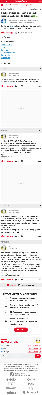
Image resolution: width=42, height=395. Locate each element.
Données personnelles (10, 368)
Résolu (37, 16)
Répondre (12, 285)
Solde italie (5, 50)
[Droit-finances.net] (31, 384)
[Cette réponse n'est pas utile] (22, 86)
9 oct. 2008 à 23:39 (13, 212)
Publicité (35, 364)
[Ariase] (11, 392)
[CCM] (31, 379)
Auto (4, 349)
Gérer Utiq (35, 368)
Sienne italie (5, 58)
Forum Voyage (16, 5)
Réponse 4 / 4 (6, 242)
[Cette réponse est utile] (15, 86)
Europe (25, 5)
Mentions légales (9, 370)
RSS (25, 366)
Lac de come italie (7, 53)
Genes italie (5, 55)
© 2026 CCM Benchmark (31, 370)
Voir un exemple (34, 346)
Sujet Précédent (8, 9)
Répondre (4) (8, 33)
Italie (31, 5)
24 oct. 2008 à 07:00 (28, 22)
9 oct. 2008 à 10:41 (13, 137)
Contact (9, 366)
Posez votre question (24, 33)
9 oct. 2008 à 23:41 (13, 249)
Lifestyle (5, 346)
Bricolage (5, 352)
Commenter (8, 86)
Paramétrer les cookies (24, 368)
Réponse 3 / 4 (6, 206)
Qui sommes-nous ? (10, 364)
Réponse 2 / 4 (6, 130)
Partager (7, 37)
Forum (7, 5)
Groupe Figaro (19, 370)
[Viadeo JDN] (31, 388)
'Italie (3, 47)
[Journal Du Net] (11, 384)
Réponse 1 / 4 (6, 69)
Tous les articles (18, 366)
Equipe (19, 364)
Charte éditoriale (26, 364)
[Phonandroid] (31, 392)
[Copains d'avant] (11, 388)
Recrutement (31, 366)
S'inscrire (21, 330)
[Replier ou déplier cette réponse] (40, 68)
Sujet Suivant (34, 9)
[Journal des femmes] (11, 379)
